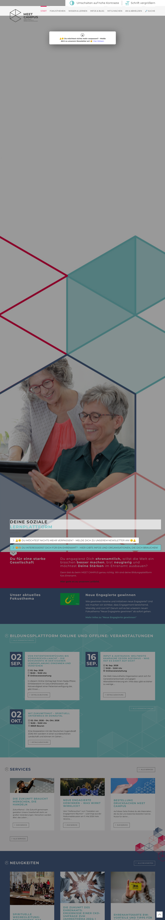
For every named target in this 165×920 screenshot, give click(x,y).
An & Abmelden (133, 11)
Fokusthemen (57, 11)
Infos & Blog (97, 11)
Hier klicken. (98, 41)
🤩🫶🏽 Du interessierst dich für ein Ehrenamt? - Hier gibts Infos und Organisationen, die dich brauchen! (86, 547)
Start (44, 11)
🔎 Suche (150, 11)
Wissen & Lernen (77, 11)
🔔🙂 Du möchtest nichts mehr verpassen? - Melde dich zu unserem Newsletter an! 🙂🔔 (75, 540)
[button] (5, 914)
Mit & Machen (114, 11)
